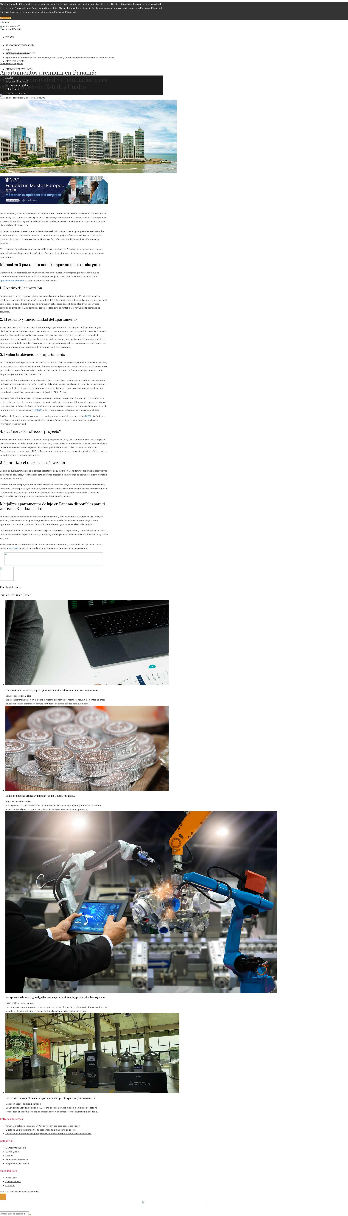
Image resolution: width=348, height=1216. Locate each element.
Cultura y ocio (12, 1151)
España (9, 1155)
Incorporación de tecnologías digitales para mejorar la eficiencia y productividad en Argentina (55, 997)
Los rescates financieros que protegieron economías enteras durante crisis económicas (51, 690)
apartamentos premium (12, 280)
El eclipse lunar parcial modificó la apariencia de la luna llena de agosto (40, 1129)
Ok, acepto (5, 18)
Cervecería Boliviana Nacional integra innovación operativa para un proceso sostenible (51, 1098)
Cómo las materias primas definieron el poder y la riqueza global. (40, 795)
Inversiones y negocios (11, 63)
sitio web (13, 548)
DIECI (88, 416)
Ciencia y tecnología (15, 1147)
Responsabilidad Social (17, 1163)
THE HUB (37, 410)
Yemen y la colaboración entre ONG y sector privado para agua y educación (42, 1125)
